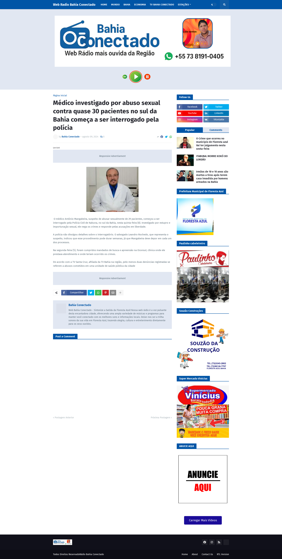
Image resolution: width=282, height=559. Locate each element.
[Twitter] (166, 136)
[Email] (113, 292)
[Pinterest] (105, 292)
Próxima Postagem (160, 417)
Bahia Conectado (80, 305)
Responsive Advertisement (112, 156)
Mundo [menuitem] (115, 4)
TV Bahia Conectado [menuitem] (162, 4)
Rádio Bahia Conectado (91, 554)
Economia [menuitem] (140, 4)
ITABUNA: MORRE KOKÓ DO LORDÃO (212, 158)
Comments (216, 130)
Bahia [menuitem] (127, 4)
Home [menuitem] (104, 4)
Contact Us (207, 554)
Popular (190, 130)
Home (185, 554)
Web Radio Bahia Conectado (74, 5)
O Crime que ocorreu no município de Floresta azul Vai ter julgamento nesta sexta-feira (212, 143)
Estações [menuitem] (183, 4)
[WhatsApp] (171, 136)
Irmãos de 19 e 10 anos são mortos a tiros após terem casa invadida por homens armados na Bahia (212, 176)
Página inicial (60, 95)
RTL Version (223, 554)
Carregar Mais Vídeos (203, 520)
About (195, 554)
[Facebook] (161, 136)
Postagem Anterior (64, 417)
